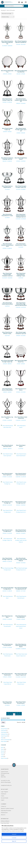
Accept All (14, 834)
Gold (2, 756)
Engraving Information (6, 810)
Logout (2, 800)
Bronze (2, 751)
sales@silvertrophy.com (6, 785)
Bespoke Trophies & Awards (7, 808)
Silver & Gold (4, 758)
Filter (3, 722)
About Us (3, 814)
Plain (2, 737)
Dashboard (3, 793)
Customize (14, 837)
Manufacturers (4, 812)
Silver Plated (4, 741)
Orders (2, 795)
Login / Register (4, 791)
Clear (2, 754)
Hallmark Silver (4, 734)
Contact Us (3, 806)
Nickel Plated (4, 728)
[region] (14, 834)
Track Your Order (5, 823)
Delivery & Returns (5, 821)
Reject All (14, 841)
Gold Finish (3, 730)
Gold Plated (3, 732)
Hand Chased (4, 736)
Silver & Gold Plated (5, 739)
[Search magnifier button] (23, 6)
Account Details (4, 797)
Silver (2, 749)
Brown (2, 752)
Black (2, 747)
